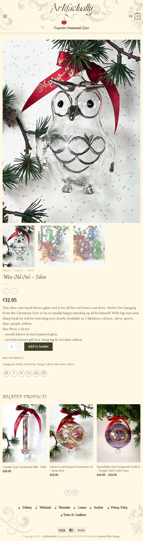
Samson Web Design (108, 536)
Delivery (27, 508)
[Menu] (5, 16)
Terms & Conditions (74, 515)
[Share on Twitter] (21, 373)
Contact (82, 508)
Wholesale (45, 508)
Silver (30, 270)
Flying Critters (45, 364)
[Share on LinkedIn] (43, 373)
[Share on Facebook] (13, 373)
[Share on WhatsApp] (6, 373)
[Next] (133, 131)
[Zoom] (8, 218)
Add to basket (38, 346)
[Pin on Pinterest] (36, 373)
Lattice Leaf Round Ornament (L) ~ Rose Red (71, 468)
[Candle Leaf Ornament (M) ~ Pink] (24, 433)
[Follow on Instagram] (75, 492)
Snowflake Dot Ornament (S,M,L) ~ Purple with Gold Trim (118, 468)
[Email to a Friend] (28, 373)
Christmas (30, 364)
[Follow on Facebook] (67, 492)
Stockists (98, 508)
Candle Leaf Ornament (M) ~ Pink (24, 467)
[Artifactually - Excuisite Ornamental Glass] (71, 16)
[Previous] (10, 131)
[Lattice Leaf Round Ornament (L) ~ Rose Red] (71, 433)
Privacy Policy (119, 508)
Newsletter (64, 508)
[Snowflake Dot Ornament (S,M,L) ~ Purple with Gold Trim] (118, 433)
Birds (19, 364)
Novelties (60, 364)
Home (6, 270)
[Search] (130, 16)
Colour (19, 270)
